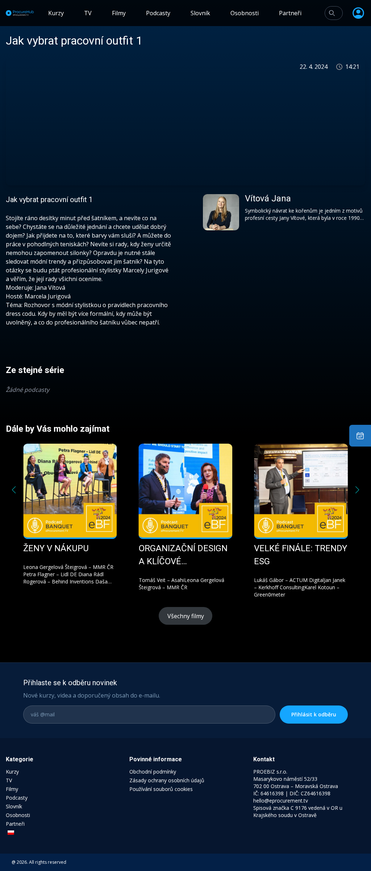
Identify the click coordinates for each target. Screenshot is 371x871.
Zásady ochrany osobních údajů (166, 780)
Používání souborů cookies (161, 789)
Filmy (119, 13)
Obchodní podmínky (152, 771)
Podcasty (158, 13)
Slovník (200, 13)
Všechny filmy (185, 616)
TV (88, 13)
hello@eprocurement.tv (280, 800)
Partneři (290, 13)
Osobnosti (244, 13)
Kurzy (56, 13)
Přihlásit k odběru (313, 714)
